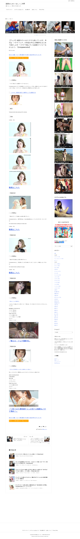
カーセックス (57, 271)
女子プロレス (57, 297)
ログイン (55, 358)
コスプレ (57, 278)
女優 (56, 295)
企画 (55, 289)
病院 (55, 308)
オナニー (57, 265)
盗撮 (56, 312)
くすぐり (56, 276)
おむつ (56, 267)
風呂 (56, 323)
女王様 (56, 299)
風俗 (55, 321)
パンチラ (57, 282)
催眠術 (56, 293)
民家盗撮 (56, 302)
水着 (56, 304)
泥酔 (56, 306)
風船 (56, 325)
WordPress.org (57, 363)
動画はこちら (14, 187)
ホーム (7, 18)
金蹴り (56, 315)
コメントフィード (57, 361)
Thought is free (46, 536)
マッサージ (57, 286)
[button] (7, 27)
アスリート (57, 256)
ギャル (56, 273)
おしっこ (55, 260)
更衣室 (56, 301)
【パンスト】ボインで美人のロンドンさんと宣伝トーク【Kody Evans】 (29, 454)
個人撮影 (56, 291)
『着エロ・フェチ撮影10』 (14, 301)
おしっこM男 (57, 263)
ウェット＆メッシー (58, 258)
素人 (56, 314)
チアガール (56, 280)
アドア (45, 426)
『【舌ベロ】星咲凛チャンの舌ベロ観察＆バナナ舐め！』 (20, 369)
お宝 (56, 269)
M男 (55, 253)
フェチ (12, 18)
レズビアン (56, 288)
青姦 (56, 319)
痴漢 (56, 310)
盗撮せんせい (44, 429)
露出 (56, 317)
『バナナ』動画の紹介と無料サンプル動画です (23, 92)
